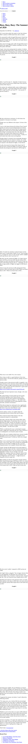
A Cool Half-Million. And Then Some (12, 736)
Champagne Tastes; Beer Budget (10, 739)
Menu (4, 1)
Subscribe (5, 19)
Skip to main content (7, 4)
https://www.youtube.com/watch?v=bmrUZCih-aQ (12, 389)
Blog (4, 16)
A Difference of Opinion (8, 740)
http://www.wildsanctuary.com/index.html (10, 409)
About (4, 15)
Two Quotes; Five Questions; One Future (12, 742)
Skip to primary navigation (9, 3)
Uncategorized (9, 727)
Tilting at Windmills (7, 738)
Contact (4, 21)
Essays (4, 17)
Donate (4, 20)
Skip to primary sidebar (8, 6)
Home (4, 13)
